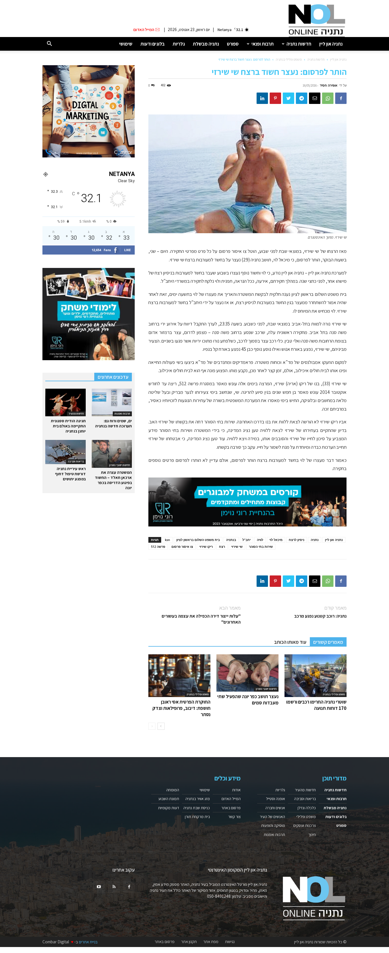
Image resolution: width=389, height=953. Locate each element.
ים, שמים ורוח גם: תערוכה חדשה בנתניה (113, 423)
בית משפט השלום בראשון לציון (198, 540)
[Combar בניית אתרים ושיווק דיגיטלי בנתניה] (88, 111)
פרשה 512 (158, 546)
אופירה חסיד (328, 85)
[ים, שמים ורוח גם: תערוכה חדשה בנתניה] (112, 402)
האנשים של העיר (272, 816)
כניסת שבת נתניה (196, 807)
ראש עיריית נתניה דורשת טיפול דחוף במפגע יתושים (70, 473)
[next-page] (161, 726)
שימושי (125, 44)
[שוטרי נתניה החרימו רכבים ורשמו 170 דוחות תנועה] (315, 675)
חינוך (312, 834)
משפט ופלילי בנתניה (289, 59)
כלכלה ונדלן (307, 807)
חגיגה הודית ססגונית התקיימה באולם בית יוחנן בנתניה (68, 426)
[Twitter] (288, 98)
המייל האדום (231, 798)
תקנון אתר (189, 941)
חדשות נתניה (298, 44)
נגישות (230, 941)
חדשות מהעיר (76, 413)
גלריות (179, 44)
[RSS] (114, 887)
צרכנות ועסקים (304, 825)
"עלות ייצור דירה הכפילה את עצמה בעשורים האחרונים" (201, 619)
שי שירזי (237, 546)
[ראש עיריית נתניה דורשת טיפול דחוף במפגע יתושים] (65, 452)
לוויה (260, 540)
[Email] (314, 98)
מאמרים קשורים (328, 642)
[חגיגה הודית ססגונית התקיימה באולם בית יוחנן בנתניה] (65, 402)
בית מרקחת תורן (197, 816)
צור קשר (234, 816)
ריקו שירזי (206, 546)
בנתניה (231, 540)
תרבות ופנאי (262, 44)
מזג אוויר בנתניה (197, 798)
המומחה (172, 789)
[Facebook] (341, 98)
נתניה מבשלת (206, 44)
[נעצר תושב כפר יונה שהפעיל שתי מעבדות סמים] (247, 673)
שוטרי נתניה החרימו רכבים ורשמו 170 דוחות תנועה (316, 705)
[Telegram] (301, 98)
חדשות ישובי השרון (266, 689)
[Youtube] (99, 887)
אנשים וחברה (275, 807)
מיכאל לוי (275, 540)
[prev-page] (151, 726)
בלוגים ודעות (152, 44)
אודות (236, 789)
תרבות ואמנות (122, 413)
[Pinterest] (275, 98)
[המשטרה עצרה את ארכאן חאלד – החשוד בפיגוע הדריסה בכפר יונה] (112, 454)
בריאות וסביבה (76, 461)
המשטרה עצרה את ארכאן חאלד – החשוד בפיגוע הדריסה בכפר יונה (113, 480)
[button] (49, 44)
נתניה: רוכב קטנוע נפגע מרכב (320, 616)
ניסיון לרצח (296, 540)
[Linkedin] (262, 98)
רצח (222, 546)
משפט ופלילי (306, 816)
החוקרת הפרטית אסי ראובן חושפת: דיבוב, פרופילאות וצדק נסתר (181, 708)
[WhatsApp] (327, 98)
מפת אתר (210, 941)
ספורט (233, 44)
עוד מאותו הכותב (290, 642)
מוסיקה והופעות (273, 825)
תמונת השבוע (168, 798)
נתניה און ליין (331, 44)
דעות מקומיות (168, 807)
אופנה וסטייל (275, 798)
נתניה (315, 540)
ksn (167, 540)
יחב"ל (246, 540)
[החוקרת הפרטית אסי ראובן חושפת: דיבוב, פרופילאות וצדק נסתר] (179, 675)
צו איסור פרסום (182, 546)
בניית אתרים (88, 941)
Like (127, 250)
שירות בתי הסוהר (261, 546)
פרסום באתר (231, 807)
